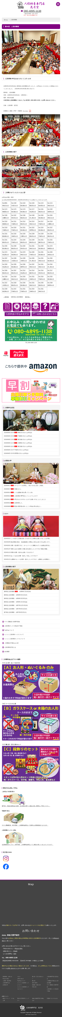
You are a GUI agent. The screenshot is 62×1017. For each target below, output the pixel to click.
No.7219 (4, 227)
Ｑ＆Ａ (18, 976)
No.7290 (31, 258)
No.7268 (41, 246)
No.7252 (50, 239)
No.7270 (50, 246)
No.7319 (13, 276)
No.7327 (4, 282)
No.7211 (13, 221)
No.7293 (4, 264)
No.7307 (13, 270)
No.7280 (31, 252)
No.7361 (41, 288)
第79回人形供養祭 (15, 612)
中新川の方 (14, 205)
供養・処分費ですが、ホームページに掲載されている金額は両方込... (27, 545)
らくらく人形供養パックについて (14, 634)
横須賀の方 (5, 236)
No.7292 (50, 258)
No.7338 (50, 282)
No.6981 (4, 203)
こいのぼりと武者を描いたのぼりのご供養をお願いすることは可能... (27, 538)
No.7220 (13, 227)
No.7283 (50, 252)
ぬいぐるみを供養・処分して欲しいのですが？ (21, 556)
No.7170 (41, 203)
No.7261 (31, 246)
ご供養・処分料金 (7, 980)
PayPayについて (9, 630)
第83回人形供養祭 (15, 598)
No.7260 (22, 246)
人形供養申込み (6, 982)
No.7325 (50, 276)
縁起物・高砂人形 (36, 984)
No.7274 (4, 252)
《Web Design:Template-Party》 (31, 1014)
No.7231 (4, 233)
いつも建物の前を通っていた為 (18, 492)
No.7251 (41, 239)
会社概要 (6, 651)
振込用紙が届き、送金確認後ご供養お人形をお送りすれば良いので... (27, 542)
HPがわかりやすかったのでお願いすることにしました (25, 499)
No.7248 (31, 239)
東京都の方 (23, 205)
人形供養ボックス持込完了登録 (13, 626)
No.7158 (13, 203)
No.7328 (13, 282)
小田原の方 (14, 260)
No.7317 (50, 270)
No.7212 (22, 221)
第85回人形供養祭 (17, 591)
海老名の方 (51, 254)
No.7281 (41, 252)
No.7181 (41, 209)
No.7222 (31, 227)
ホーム (6, 19)
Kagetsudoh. (29, 1012)
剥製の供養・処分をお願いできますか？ (19, 552)
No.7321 (31, 276)
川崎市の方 (14, 236)
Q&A (14, 953)
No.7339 (4, 288)
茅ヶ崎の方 (32, 217)
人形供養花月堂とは (10, 647)
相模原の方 (5, 211)
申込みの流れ (19, 948)
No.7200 (41, 215)
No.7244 (13, 239)
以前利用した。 (13, 503)
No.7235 (22, 233)
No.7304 (50, 264)
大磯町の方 (5, 217)
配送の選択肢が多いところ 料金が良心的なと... (22, 506)
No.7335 (41, 282)
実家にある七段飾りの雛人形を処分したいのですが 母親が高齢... (26, 549)
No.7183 (50, 209)
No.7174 (4, 209)
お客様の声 (5, 984)
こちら (26, 111)
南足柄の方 (14, 254)
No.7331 (31, 282)
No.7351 (22, 288)
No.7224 (41, 227)
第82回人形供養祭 (15, 602)
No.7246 (22, 239)
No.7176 (22, 209)
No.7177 (31, 209)
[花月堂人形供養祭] (9, 160)
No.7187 (13, 215)
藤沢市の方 (42, 242)
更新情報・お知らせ (7, 976)
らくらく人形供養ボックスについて (14, 638)
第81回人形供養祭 (16, 605)
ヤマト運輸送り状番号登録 (12, 621)
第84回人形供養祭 (15, 595)
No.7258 (13, 246)
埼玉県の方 (32, 211)
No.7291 (41, 258)
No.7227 (50, 227)
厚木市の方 (14, 217)
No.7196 (22, 215)
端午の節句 (34, 982)
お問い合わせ (20, 978)
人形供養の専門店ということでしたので (21, 496)
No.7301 (41, 264)
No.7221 (22, 227)
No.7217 (41, 221)
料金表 (15, 951)
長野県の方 (32, 230)
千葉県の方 (14, 224)
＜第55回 (6, 297)
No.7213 (31, 221)
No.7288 (13, 258)
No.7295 (13, 264)
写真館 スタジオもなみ (52, 998)
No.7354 (31, 288)
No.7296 (22, 264)
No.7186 (4, 215)
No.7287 (4, 258)
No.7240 (50, 233)
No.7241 (4, 239)
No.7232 (13, 233)
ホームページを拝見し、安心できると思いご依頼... (24, 485)
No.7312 (22, 270)
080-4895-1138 (32, 11)
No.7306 (4, 270)
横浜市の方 (32, 205)
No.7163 (22, 203)
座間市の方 (51, 211)
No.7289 (22, 258)
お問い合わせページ (13, 968)
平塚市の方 (42, 224)
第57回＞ (27, 297)
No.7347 (13, 288)
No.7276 (13, 252)
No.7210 (4, 221)
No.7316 (41, 270)
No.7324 (41, 276)
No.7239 (41, 233)
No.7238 (31, 233)
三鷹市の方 (23, 236)
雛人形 (33, 980)
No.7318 (4, 276)
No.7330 (22, 282)
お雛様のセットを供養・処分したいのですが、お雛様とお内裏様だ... (27, 559)
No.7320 (22, 276)
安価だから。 (13, 489)
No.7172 (50, 203)
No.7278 (22, 252)
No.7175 (13, 209)
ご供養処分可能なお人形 (11, 643)
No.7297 (31, 264)
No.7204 (50, 215)
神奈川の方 (5, 205)
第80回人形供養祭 (15, 609)
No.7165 (31, 203)
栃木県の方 (42, 205)
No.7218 (50, 221)
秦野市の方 (23, 266)
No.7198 (31, 215)
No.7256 (4, 246)
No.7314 (31, 270)
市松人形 (34, 986)
